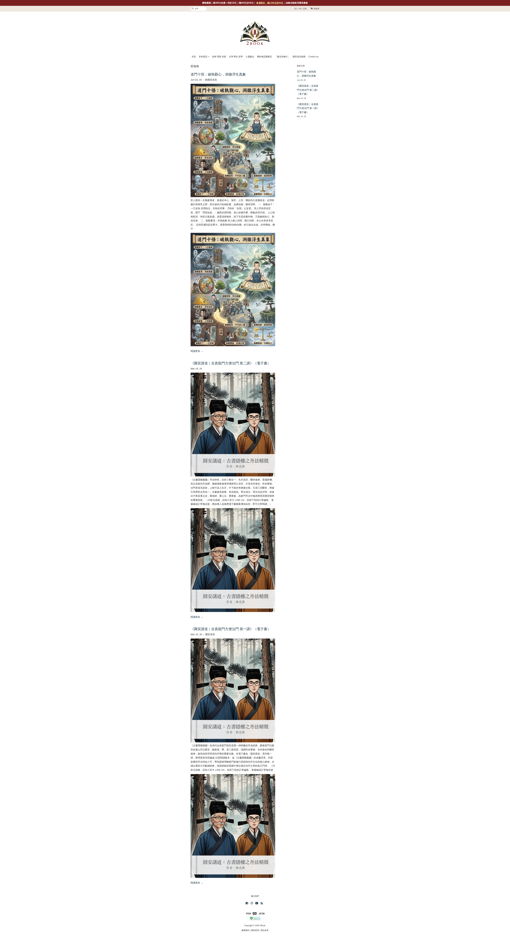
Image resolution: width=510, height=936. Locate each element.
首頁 (194, 56)
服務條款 (245, 930)
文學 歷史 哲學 (236, 56)
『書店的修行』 (282, 56)
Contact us (313, 56)
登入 (296, 9)
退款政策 (265, 930)
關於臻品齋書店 (264, 56)
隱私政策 (255, 930)
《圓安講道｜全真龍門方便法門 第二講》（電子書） (231, 363)
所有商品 (203, 56)
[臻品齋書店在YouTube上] (256, 903)
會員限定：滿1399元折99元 (269, 3)
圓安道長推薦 (299, 56)
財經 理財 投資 (219, 56)
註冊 (305, 9)
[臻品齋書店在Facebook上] (246, 903)
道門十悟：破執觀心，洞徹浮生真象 (218, 74)
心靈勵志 (250, 56)
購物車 (316, 9)
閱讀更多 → (197, 351)
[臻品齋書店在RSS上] (261, 903)
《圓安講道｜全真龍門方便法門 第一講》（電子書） (231, 629)
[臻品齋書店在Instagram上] (251, 903)
